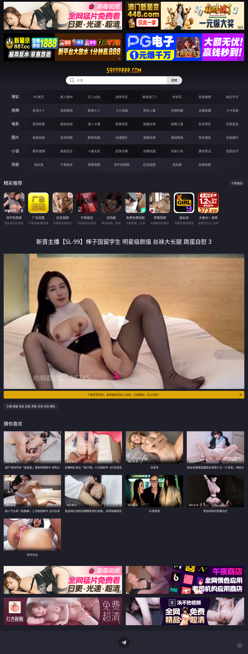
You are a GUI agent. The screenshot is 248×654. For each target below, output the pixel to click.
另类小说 (177, 151)
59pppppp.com (124, 70)
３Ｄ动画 (121, 110)
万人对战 (94, 97)
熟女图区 (205, 137)
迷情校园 (149, 151)
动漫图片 (121, 137)
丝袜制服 (177, 110)
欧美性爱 (121, 124)
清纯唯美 (177, 137)
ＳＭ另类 (232, 110)
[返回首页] (239, 645)
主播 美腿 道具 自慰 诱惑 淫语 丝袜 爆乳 (30, 406)
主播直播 (205, 110)
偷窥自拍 (39, 137)
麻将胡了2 (149, 97)
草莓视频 (94, 165)
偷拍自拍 (66, 124)
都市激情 (39, 151)
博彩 (15, 96)
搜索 (174, 80)
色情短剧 (205, 165)
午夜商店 (66, 165)
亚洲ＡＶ (39, 110)
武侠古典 (121, 151)
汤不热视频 (121, 165)
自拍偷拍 (66, 110)
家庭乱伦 (66, 151)
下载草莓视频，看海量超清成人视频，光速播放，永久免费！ (124, 394)
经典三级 (177, 124)
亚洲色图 (66, 137)
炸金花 (177, 97)
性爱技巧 (232, 151)
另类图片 (232, 137)
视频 (15, 110)
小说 (15, 151)
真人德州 (66, 97)
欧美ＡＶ (94, 110)
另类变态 (232, 124)
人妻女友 (94, 151)
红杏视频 (149, 165)
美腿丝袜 (149, 137)
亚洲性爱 (39, 124)
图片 (15, 137)
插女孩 (38, 165)
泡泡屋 (177, 165)
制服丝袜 (149, 124)
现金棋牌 (205, 97)
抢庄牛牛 (232, 97)
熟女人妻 (149, 110)
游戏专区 (121, 97)
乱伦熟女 (205, 124)
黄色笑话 (205, 151)
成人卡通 (94, 124)
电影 (15, 124)
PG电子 (39, 97)
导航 (15, 164)
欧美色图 (94, 137)
